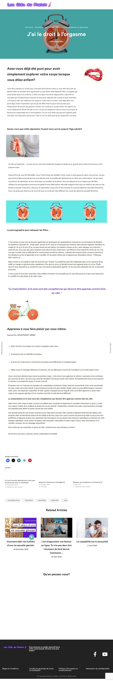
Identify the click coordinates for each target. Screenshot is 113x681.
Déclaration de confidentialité (97, 669)
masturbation (29, 500)
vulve (65, 500)
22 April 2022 (56, 557)
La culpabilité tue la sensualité (92, 542)
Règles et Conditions (10, 669)
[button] (109, 4)
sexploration (54, 500)
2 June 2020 (92, 545)
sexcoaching (42, 500)
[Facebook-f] (95, 654)
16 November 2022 (20, 549)
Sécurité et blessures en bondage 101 (52, 482)
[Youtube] (105, 654)
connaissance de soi (14, 500)
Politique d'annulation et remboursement (68, 669)
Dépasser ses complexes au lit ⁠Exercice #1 (87, 482)
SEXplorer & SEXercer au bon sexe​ (72, 27)
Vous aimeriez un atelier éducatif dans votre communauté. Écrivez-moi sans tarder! (44, 648)
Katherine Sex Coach (45, 27)
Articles (29, 27)
